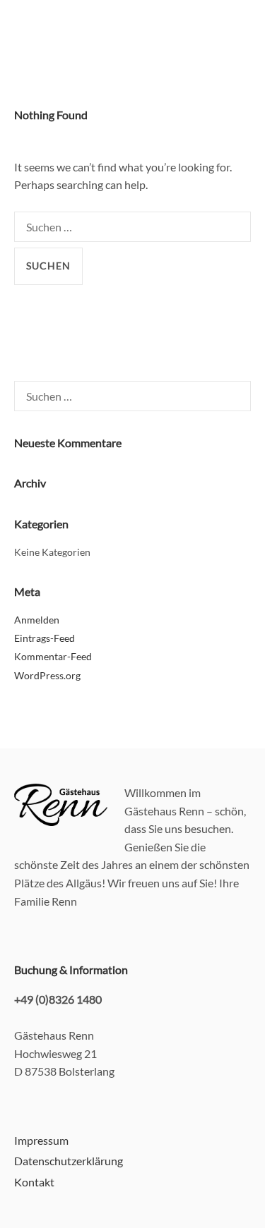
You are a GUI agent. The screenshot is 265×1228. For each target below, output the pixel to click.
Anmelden (36, 620)
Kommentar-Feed (53, 656)
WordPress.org (47, 675)
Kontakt (34, 1182)
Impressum (41, 1140)
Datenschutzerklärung (68, 1160)
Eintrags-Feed (44, 638)
